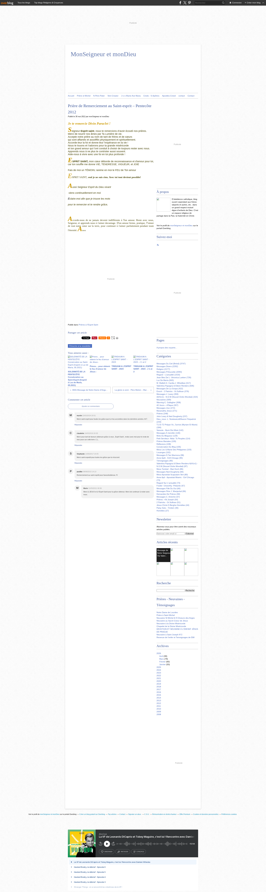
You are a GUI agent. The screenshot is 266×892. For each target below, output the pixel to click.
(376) (173, 391)
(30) (167, 508)
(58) (168, 494)
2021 (159, 678)
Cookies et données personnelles (205, 814)
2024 (159, 670)
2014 (159, 698)
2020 (159, 681)
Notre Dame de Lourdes (167, 612)
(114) (173, 438)
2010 (159, 709)
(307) (167, 405)
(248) (162, 413)
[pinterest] (189, 2)
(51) (169, 502)
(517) (174, 383)
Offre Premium (184, 814)
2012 (159, 703)
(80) (172, 474)
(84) (170, 472)
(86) (170, 469)
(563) (165, 380)
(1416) (168, 375)
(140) (168, 433)
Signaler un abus (134, 814)
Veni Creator (113, 96)
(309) (164, 400)
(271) (167, 411)
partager (124, 851)
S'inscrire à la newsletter (80, 346)
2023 (159, 673)
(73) (168, 483)
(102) (164, 452)
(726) (174, 377)
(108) (164, 444)
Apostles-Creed (169, 96)
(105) (169, 447)
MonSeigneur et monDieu (103, 54)
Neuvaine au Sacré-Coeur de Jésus (172, 621)
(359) (167, 394)
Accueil (71, 96)
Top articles (112, 814)
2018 (159, 687)
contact (181, 96)
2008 (159, 714)
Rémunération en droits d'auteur (164, 814)
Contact (191, 96)
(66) (169, 488)
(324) (177, 397)
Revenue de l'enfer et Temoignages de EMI (176, 637)
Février (162, 662)
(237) (172, 416)
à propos (140, 851)
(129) (167, 436)
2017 (159, 689)
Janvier (162, 664)
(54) (167, 499)
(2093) (169, 372)
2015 (159, 695)
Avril (161, 656)
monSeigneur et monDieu (181, 225)
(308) (169, 402)
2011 (159, 706)
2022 (159, 675)
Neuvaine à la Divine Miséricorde (171, 623)
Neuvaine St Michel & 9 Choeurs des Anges (176, 618)
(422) (170, 388)
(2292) (167, 366)
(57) (168, 497)
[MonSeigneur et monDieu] (163, 205)
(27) (163, 511)
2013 (159, 700)
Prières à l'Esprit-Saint (88, 325)
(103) (174, 449)
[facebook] (180, 2)
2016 (159, 692)
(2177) (163, 369)
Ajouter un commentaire (91, 406)
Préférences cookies (229, 814)
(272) (166, 408)
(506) (175, 386)
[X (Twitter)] (185, 2)
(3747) (171, 363)
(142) (170, 430)
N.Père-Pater (99, 96)
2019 (159, 684)
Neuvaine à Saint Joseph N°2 (169, 634)
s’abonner (108, 851)
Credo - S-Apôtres (151, 96)
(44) (173, 505)
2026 (159, 653)
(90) (170, 458)
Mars (161, 659)
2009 (159, 711)
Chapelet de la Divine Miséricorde (171, 626)
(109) (166, 441)
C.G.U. (146, 814)
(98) (170, 455)
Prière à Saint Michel (166, 615)
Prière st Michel (83, 96)
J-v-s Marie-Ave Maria (131, 96)
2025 (159, 667)
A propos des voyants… (167, 348)
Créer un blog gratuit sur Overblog (92, 814)
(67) (171, 486)
